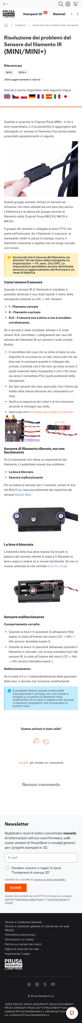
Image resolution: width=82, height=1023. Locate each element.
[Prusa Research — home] (9, 14)
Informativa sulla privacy (20, 934)
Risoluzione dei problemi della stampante (55, 25)
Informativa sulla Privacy (29, 899)
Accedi (23, 762)
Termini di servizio (57, 899)
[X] (45, 984)
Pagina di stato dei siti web (22, 949)
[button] (7, 96)
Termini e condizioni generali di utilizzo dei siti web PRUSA (37, 928)
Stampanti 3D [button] (35, 13)
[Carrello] (76, 4)
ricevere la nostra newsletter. (49, 879)
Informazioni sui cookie (19, 939)
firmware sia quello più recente (52, 412)
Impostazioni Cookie (17, 953)
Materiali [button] (59, 14)
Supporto (20, 25)
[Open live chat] (72, 1013)
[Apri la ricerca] (61, 4)
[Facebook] (29, 984)
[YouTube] (53, 984)
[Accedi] (68, 4)
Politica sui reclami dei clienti (23, 944)
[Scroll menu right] (77, 14)
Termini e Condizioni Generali (23, 922)
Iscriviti (15, 887)
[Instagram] (37, 984)
